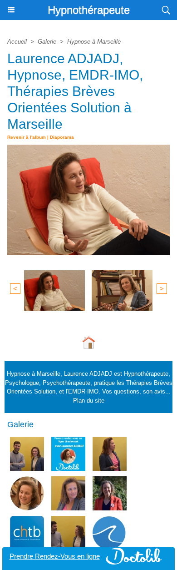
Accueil (17, 41)
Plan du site (88, 400)
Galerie (47, 41)
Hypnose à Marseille (94, 41)
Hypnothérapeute (89, 10)
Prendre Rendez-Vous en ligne (55, 556)
